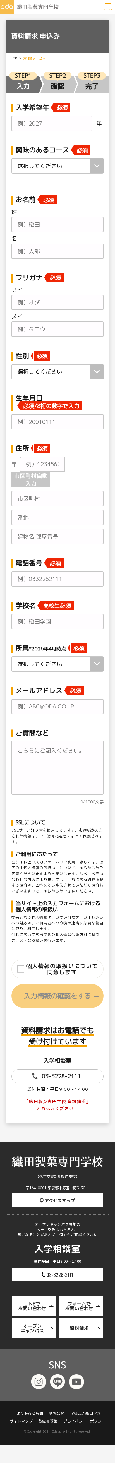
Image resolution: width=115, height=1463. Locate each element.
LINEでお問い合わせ (32, 1306)
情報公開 (56, 1413)
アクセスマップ (60, 1200)
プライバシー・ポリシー (84, 1421)
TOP (14, 58)
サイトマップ (21, 1421)
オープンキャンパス (32, 1328)
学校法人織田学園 (85, 1413)
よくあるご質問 (29, 1413)
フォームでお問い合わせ (79, 1306)
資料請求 (79, 1328)
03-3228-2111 (61, 1076)
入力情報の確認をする (57, 996)
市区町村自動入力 (31, 479)
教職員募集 (48, 1421)
